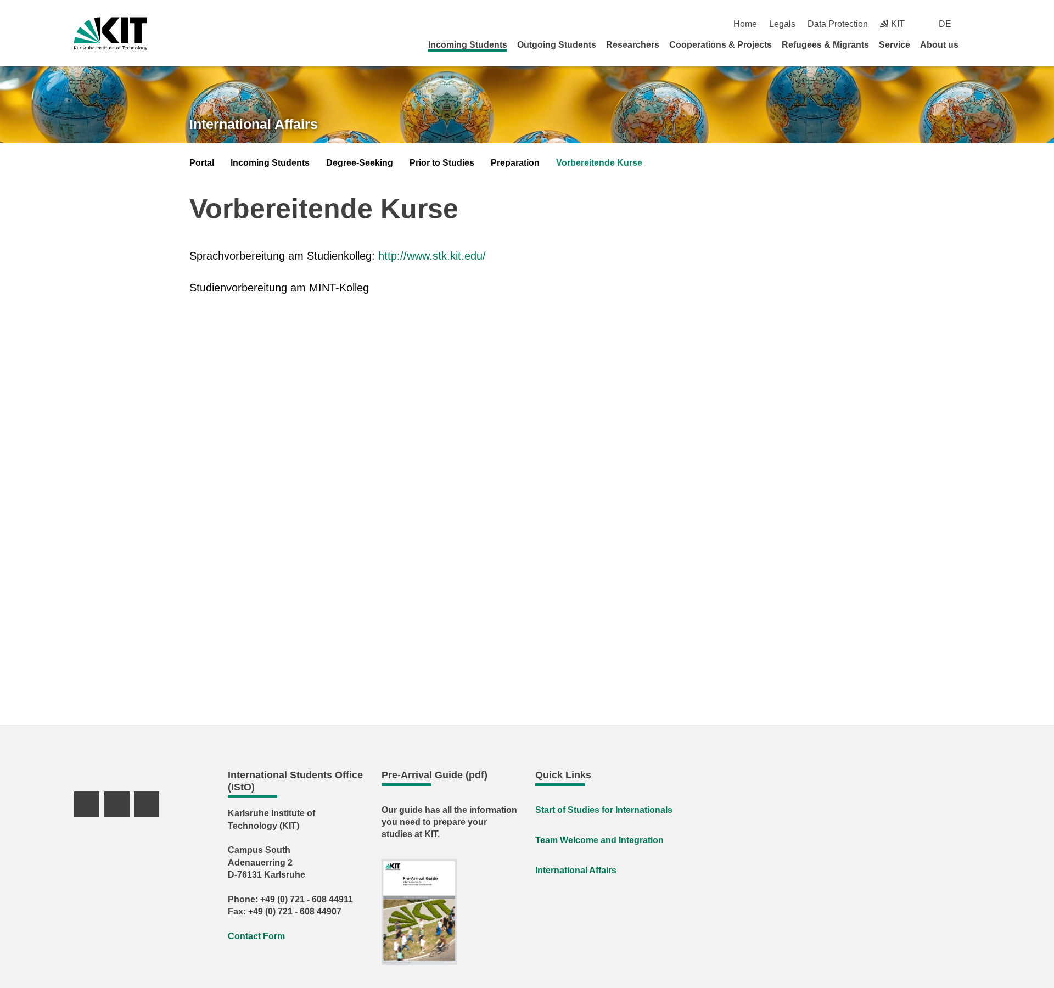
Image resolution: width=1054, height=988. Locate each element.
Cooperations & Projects (720, 44)
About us (939, 44)
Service (894, 44)
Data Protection (838, 24)
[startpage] (976, 44)
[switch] (976, 24)
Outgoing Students (556, 44)
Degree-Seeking (359, 162)
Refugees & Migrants (825, 44)
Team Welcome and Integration (599, 840)
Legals (782, 24)
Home (745, 24)
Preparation (515, 162)
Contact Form (256, 936)
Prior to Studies (442, 162)
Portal (201, 162)
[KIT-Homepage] (110, 33)
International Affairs (253, 124)
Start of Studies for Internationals (603, 810)
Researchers (632, 44)
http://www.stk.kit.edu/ (432, 256)
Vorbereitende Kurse (599, 162)
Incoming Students (467, 44)
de (945, 24)
